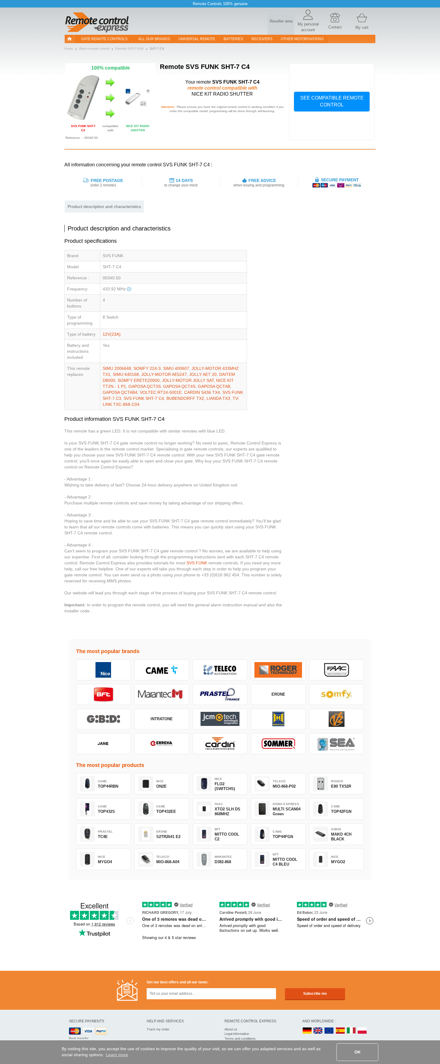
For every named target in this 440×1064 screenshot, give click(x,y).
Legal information (236, 1034)
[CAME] (161, 669)
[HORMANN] (278, 719)
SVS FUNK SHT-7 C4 (144, 398)
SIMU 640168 (126, 374)
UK (318, 1031)
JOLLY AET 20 (203, 374)
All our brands (154, 39)
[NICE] (103, 669)
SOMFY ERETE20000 (139, 380)
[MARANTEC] (161, 694)
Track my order (158, 1029)
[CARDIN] (220, 743)
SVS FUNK (196, 562)
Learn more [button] (117, 1054)
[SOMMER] (278, 743)
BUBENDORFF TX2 (185, 398)
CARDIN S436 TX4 (202, 392)
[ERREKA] (161, 743)
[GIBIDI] (103, 719)
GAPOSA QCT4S (179, 386)
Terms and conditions (240, 1038)
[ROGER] (278, 669)
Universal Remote (196, 39)
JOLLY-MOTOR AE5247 (164, 374)
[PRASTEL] (220, 694)
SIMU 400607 (176, 368)
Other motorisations (302, 39)
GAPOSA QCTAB (214, 386)
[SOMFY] (336, 694)
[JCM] (220, 719)
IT (351, 1031)
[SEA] (336, 743)
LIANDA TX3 (218, 398)
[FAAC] (336, 669)
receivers (261, 39)
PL (362, 1031)
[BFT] (103, 694)
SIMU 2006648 (117, 368)
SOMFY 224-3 (147, 368)
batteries (233, 39)
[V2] (336, 719)
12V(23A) (112, 334)
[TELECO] (220, 669)
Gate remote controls (104, 39)
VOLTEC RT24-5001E (161, 392)
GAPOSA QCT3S (144, 386)
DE (307, 1031)
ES (340, 1031)
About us (230, 1029)
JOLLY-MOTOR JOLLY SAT (188, 380)
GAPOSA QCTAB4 (120, 392)
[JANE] (103, 743)
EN (329, 1031)
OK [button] (357, 1052)
